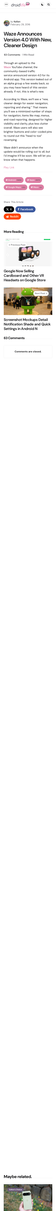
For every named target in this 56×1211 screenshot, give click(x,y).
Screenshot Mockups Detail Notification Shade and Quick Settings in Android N (27, 324)
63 (12, 54)
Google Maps (16, 187)
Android (15, 180)
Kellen (17, 21)
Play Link (9, 167)
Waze (7, 67)
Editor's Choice (15, 1189)
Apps (34, 180)
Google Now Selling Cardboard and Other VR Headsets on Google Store (25, 275)
